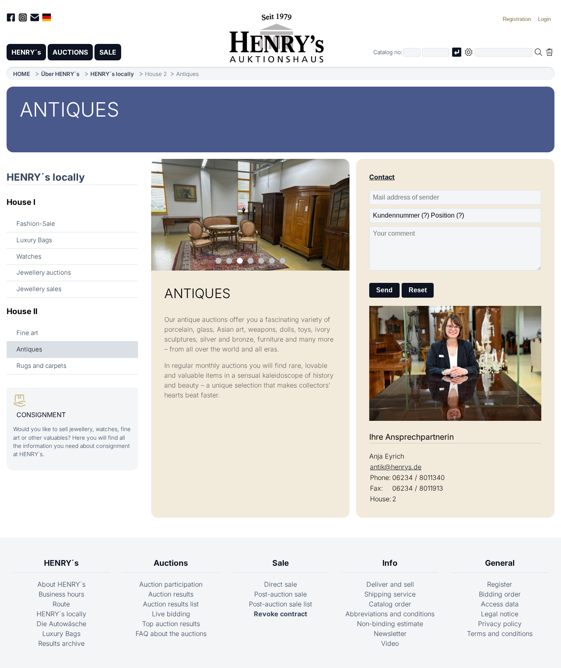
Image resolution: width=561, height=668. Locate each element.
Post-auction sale (280, 594)
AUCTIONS (70, 52)
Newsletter (390, 633)
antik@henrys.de (395, 467)
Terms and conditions (500, 633)
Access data (500, 604)
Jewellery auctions (43, 272)
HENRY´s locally (112, 74)
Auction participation (170, 584)
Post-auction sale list (280, 604)
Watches (28, 256)
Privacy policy (500, 624)
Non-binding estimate (390, 624)
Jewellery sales (39, 289)
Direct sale (280, 584)
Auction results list (171, 604)
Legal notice (499, 614)
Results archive (61, 643)
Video (390, 643)
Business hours (61, 594)
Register (499, 584)
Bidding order (500, 594)
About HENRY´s (61, 584)
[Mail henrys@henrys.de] (34, 18)
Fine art (27, 333)
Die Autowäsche (61, 624)
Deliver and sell (390, 584)
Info (390, 563)
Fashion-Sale (35, 223)
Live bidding (171, 614)
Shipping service (390, 594)
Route (61, 604)
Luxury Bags (34, 240)
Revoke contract (280, 614)
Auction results (170, 594)
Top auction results (171, 624)
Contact (382, 177)
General (500, 563)
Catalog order (390, 604)
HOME (21, 74)
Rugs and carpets (41, 366)
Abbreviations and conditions (390, 614)
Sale (280, 563)
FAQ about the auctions (171, 633)
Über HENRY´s (60, 74)
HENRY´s (26, 52)
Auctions (171, 563)
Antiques (29, 349)
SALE (107, 52)
